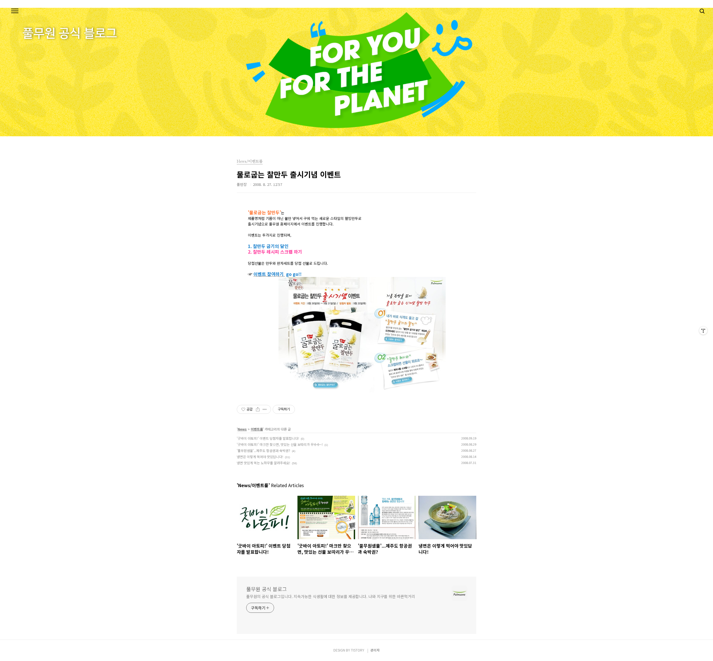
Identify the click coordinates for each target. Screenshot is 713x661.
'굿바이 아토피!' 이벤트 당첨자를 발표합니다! (268, 438)
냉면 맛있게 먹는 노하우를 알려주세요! (263, 462)
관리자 (375, 650)
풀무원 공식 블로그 (266, 588)
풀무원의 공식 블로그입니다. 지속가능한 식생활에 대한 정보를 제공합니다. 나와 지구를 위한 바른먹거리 (330, 596)
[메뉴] (14, 11)
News (242, 429)
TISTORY (357, 650)
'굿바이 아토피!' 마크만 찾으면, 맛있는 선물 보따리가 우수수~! (280, 444)
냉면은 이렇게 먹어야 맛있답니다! (260, 456)
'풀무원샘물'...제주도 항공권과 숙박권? (263, 450)
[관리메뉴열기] (703, 330)
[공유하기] (257, 409)
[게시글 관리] (264, 409)
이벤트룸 (257, 429)
